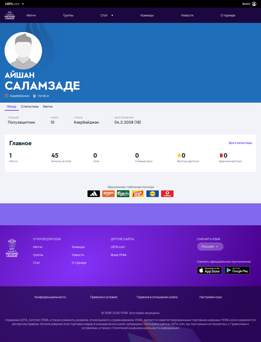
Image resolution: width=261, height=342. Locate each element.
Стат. (37, 263)
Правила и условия (103, 297)
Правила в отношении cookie (157, 297)
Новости (78, 255)
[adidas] (94, 193)
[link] (31, 15)
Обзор (11, 106)
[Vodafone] (167, 193)
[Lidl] (152, 193)
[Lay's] (138, 193)
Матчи (48, 106)
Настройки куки (210, 297)
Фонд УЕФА (118, 255)
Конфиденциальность (50, 297)
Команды (78, 247)
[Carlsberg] (123, 193)
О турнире (79, 263)
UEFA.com (118, 247)
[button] (107, 15)
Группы (38, 255)
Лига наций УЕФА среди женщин (10, 15)
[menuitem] (40, 15)
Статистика (29, 106)
